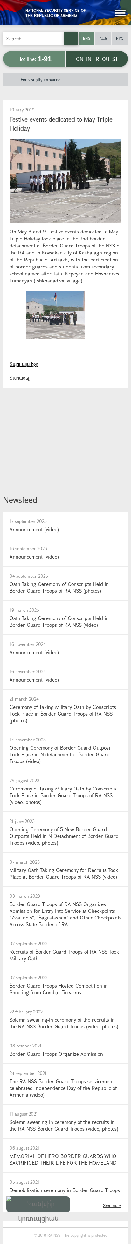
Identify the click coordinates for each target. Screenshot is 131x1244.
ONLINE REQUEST (97, 58)
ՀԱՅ (103, 38)
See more (112, 1205)
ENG (86, 38)
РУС (119, 38)
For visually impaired (41, 79)
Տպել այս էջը (24, 364)
